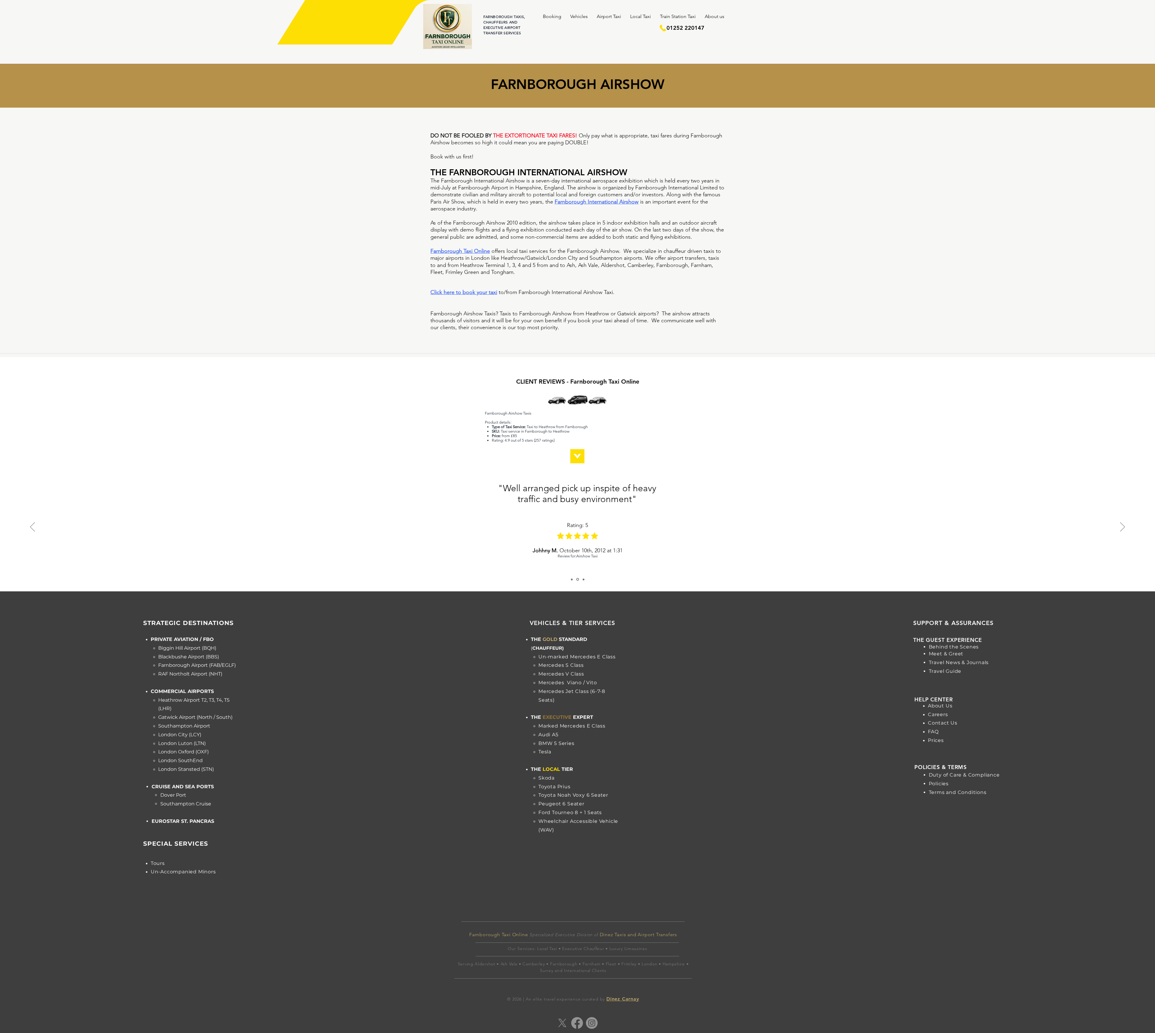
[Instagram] (592, 1023)
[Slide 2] (577, 579)
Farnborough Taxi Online (460, 251)
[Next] (1122, 527)
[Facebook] (577, 1023)
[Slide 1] (572, 579)
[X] (562, 1023)
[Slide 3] (583, 579)
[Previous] (32, 527)
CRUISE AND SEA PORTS (183, 786)
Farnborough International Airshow (597, 201)
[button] (552, 16)
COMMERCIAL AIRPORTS (182, 691)
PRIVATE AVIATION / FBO (182, 639)
